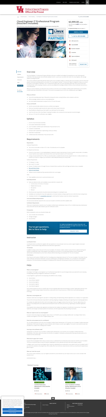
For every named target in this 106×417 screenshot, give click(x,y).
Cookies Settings (12, 412)
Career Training (45, 404)
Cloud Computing (32, 16)
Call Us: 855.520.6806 (83, 16)
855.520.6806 (20, 91)
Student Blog (80, 404)
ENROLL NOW (78, 32)
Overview (19, 71)
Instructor (19, 79)
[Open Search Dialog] (87, 2)
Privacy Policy (54, 413)
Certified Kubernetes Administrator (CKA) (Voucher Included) (42, 386)
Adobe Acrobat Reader (34, 170)
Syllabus (19, 74)
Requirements (20, 77)
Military (68, 404)
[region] (12, 406)
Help (68, 407)
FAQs (18, 82)
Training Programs (23, 16)
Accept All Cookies (13, 409)
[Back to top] (53, 403)
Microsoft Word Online (34, 168)
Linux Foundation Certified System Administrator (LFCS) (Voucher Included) (73, 386)
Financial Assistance (70, 406)
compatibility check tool (45, 196)
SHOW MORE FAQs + (31, 358)
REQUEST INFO (83, 64)
